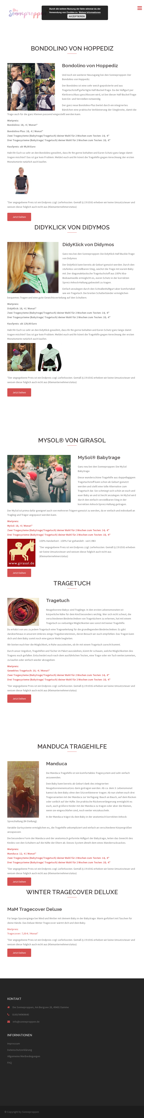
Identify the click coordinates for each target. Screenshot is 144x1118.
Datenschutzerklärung (19, 1050)
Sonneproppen (30, 1112)
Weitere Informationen (90, 12)
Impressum (13, 1043)
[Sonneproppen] (28, 12)
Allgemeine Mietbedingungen (23, 1056)
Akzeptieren (77, 16)
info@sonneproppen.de (26, 1021)
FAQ (9, 1062)
